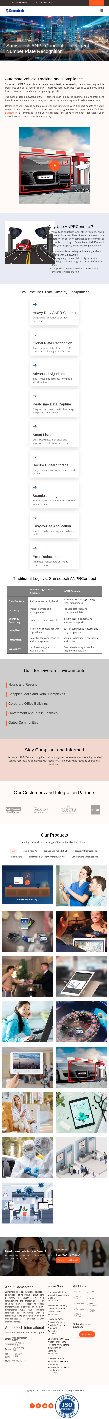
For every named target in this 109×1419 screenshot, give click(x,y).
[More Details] (27, 884)
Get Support (96, 3)
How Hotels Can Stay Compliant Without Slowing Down (57, 1308)
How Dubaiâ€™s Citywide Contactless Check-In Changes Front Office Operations (57, 1325)
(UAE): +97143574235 (44, 3)
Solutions (80, 1304)
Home (78, 1292)
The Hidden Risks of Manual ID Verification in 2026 (58, 1295)
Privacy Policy (92, 1311)
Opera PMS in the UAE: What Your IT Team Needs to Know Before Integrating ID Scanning (58, 1344)
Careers (92, 1298)
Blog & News (78, 1315)
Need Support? (93, 1304)
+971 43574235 (18, 1361)
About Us (78, 1298)
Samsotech (11, 112)
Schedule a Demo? (68, 1260)
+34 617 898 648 (18, 1349)
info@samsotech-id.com (19, 1339)
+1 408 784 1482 (20, 1344)
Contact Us (92, 1292)
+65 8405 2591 (17, 1355)
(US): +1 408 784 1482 (20, 3)
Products (80, 1309)
